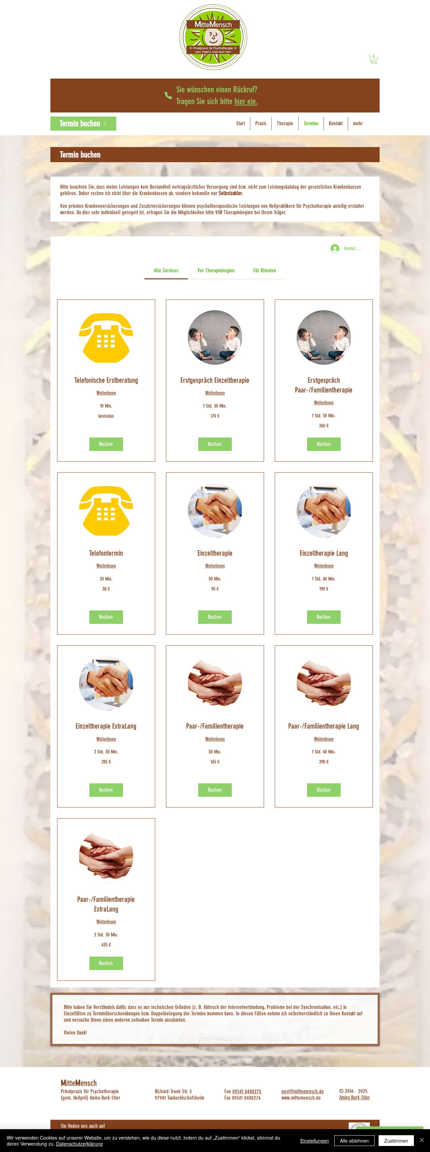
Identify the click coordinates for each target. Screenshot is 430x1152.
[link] (374, 59)
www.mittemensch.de (301, 1098)
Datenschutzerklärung (79, 1143)
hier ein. (246, 101)
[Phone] (168, 95)
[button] (106, 444)
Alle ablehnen (354, 1140)
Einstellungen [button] (314, 1140)
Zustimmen (396, 1140)
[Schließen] (422, 1141)
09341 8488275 (246, 1091)
